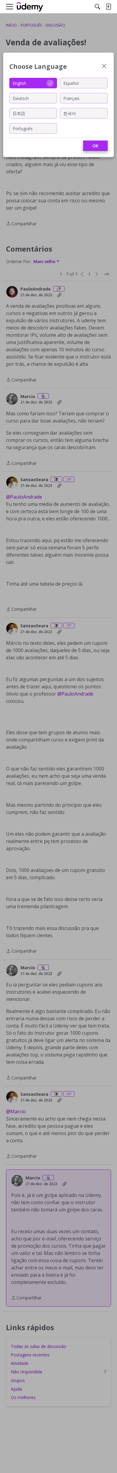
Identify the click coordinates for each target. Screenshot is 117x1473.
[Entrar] (108, 6)
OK (95, 146)
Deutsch (21, 98)
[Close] (104, 67)
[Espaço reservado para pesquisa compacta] (97, 6)
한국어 (69, 113)
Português (23, 128)
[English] (30, 7)
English (19, 83)
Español (71, 83)
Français (71, 98)
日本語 (19, 113)
